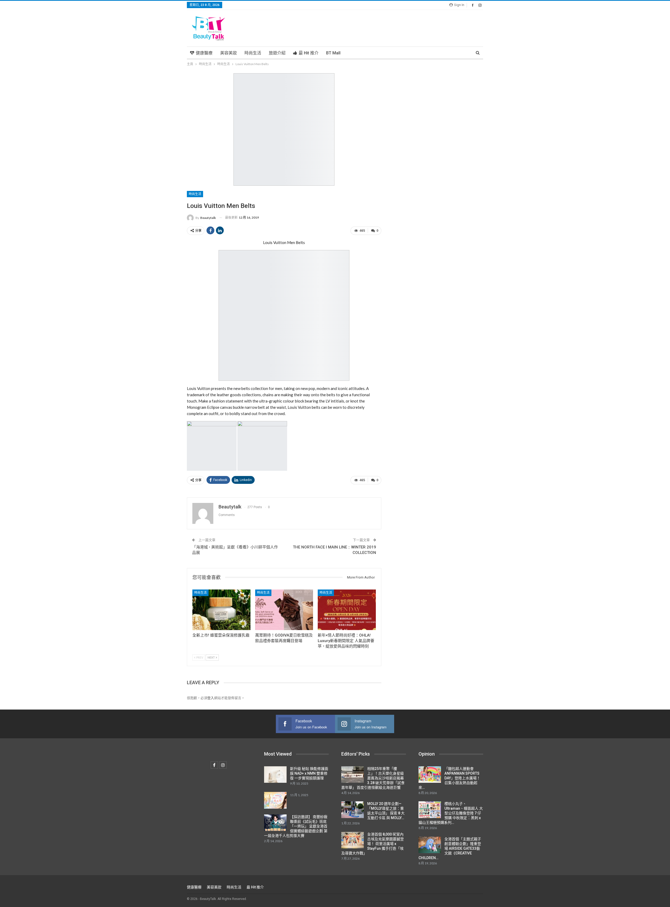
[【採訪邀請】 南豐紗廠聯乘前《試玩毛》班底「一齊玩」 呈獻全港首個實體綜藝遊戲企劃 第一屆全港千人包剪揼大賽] (275, 822)
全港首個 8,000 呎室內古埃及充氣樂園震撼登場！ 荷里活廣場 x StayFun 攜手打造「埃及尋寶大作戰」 (372, 843)
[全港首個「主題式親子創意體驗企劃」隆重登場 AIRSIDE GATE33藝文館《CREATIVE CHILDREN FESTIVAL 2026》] (429, 845)
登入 (210, 698)
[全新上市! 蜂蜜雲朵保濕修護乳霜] (221, 609)
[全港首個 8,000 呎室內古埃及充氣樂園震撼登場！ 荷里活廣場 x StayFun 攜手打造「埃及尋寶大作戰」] (352, 840)
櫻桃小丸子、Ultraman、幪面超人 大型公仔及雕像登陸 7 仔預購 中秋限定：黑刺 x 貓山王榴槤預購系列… (450, 813)
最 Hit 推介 (309, 52)
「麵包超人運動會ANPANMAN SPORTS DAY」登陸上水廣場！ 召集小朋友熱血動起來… (449, 778)
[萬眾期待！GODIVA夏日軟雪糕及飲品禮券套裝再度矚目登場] (284, 609)
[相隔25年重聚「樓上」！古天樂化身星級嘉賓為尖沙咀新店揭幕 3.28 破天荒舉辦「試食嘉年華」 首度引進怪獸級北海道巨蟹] (352, 774)
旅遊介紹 (277, 52)
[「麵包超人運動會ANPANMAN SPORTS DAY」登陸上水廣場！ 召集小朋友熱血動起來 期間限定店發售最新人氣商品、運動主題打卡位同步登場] (429, 774)
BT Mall (333, 52)
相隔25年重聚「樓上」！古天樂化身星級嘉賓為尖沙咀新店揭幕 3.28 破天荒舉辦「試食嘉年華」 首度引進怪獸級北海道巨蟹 (373, 778)
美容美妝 (228, 52)
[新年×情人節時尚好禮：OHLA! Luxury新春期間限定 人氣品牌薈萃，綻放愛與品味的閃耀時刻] (347, 609)
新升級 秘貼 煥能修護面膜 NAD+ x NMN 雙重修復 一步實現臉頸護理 (309, 773)
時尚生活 (252, 52)
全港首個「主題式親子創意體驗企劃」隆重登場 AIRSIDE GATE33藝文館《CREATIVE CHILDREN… (449, 848)
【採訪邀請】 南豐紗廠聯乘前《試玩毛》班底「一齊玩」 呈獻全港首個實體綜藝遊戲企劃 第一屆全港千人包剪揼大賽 (295, 826)
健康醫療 (204, 52)
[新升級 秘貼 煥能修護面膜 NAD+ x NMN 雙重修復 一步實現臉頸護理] (275, 774)
